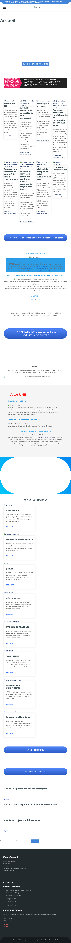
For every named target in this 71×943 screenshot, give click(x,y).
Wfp (33, 437)
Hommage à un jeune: (43, 105)
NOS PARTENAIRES (35, 750)
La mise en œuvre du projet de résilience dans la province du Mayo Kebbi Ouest (26, 180)
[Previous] (5, 377)
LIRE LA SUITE (10, 526)
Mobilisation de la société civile (35, 268)
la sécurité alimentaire (18, 717)
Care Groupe (12, 510)
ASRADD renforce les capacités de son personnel (26, 113)
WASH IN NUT (12, 656)
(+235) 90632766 (11, 2)
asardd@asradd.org (25, 2)
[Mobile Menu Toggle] (4, 7)
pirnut (9, 568)
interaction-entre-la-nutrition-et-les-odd (41, 271)
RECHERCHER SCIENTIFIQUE (13, 686)
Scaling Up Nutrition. (42, 266)
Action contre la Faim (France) (45, 437)
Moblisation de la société (19, 539)
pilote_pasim (13, 597)
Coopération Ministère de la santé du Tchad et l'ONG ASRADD (11, 174)
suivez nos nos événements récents (10, 137)
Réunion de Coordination (60, 168)
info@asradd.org (11, 905)
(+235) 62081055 (57, 1)
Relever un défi (9, 105)
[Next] (65, 377)
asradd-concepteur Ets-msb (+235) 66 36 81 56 (43, 940)
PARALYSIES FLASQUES (17, 627)
